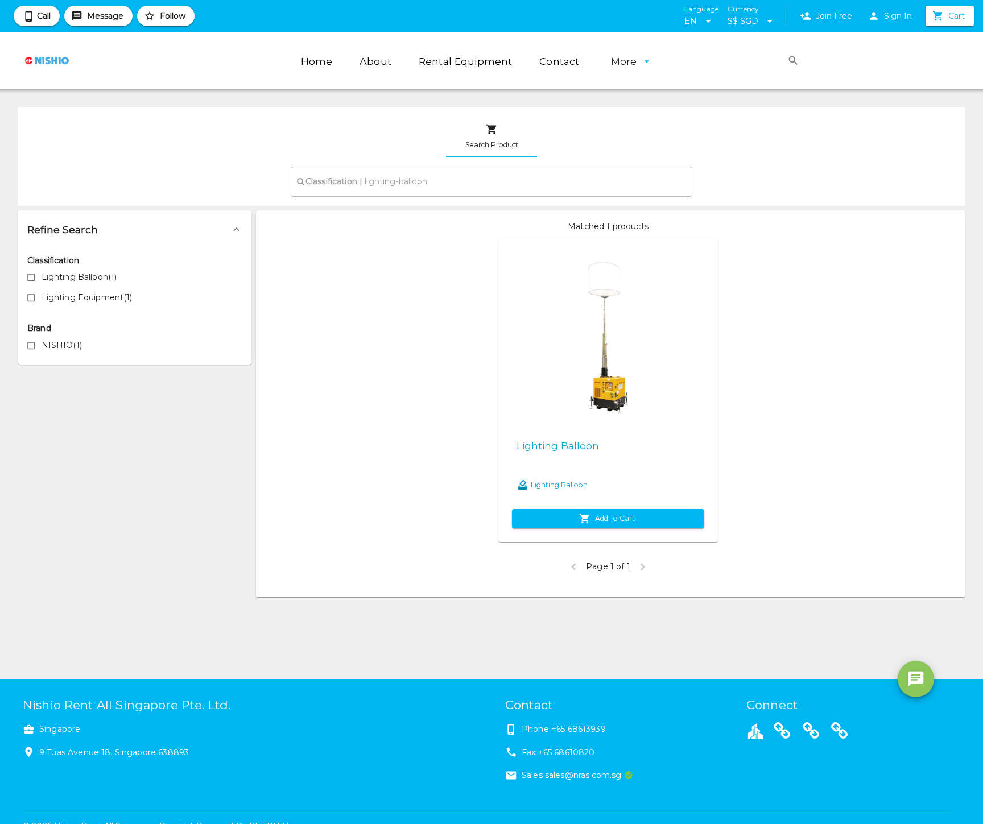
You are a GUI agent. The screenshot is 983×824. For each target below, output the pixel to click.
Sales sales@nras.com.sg (571, 775)
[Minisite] (811, 732)
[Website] (782, 732)
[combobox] (491, 181)
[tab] (491, 136)
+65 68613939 (578, 729)
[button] (134, 229)
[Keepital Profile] (755, 731)
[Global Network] (839, 732)
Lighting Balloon (558, 446)
